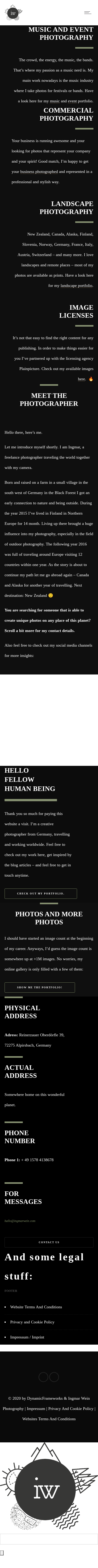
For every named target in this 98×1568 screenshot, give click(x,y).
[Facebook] (42, 667)
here (81, 379)
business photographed (39, 171)
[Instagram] (56, 667)
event (72, 101)
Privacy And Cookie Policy (70, 1408)
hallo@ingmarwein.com (20, 1221)
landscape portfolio (76, 285)
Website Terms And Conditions (36, 1307)
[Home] (14, 19)
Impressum (36, 1408)
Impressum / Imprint (27, 1337)
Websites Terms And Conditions (49, 1419)
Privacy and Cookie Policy (32, 1322)
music (55, 101)
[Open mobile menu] (88, 12)
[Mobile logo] (49, 1528)
